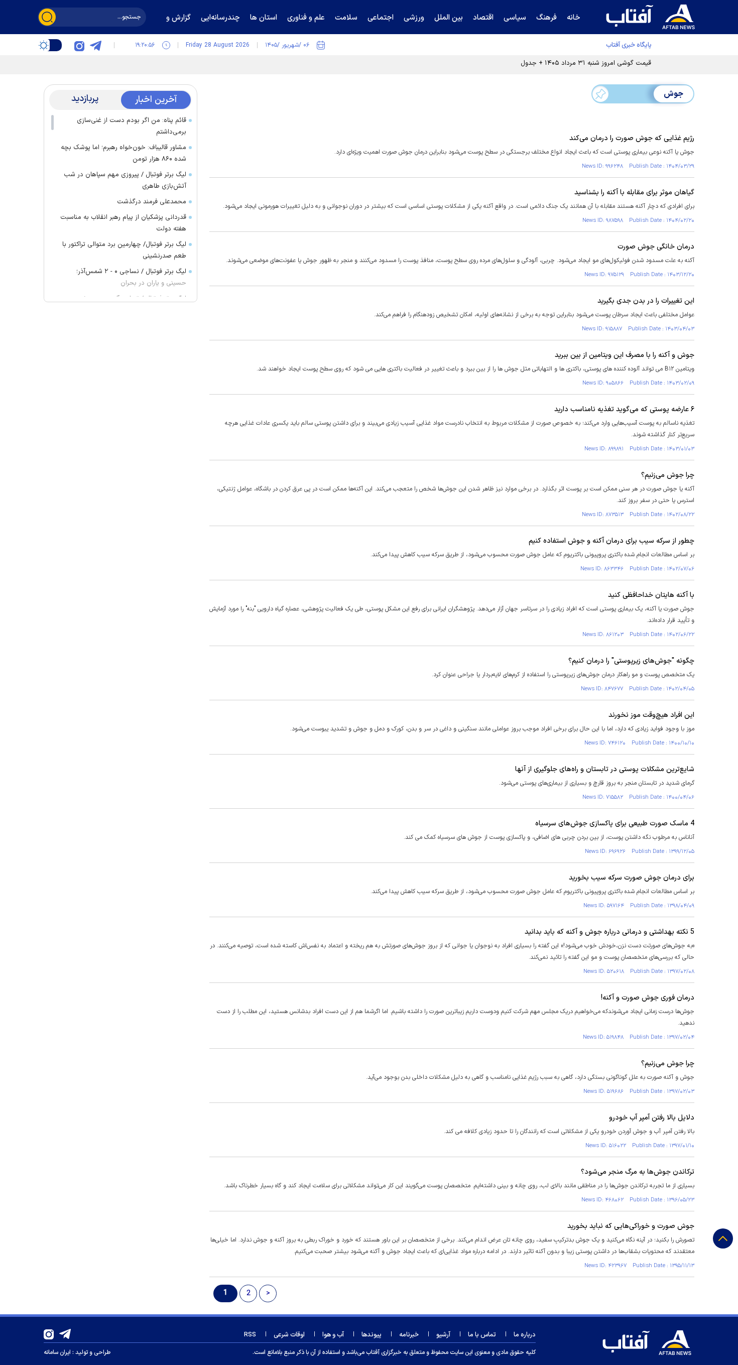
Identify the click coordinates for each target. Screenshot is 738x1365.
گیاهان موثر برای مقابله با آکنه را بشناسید (634, 192)
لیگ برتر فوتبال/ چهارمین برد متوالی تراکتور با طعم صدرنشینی (124, 250)
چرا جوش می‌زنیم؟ (667, 475)
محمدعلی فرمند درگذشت (151, 202)
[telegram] (95, 45)
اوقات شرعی (289, 1335)
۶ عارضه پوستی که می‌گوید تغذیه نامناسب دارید (624, 409)
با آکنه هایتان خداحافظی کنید (651, 595)
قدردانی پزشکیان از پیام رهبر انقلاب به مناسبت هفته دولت (123, 223)
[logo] (652, 15)
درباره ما (525, 1335)
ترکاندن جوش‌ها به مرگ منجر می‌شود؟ (637, 1172)
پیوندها (371, 1335)
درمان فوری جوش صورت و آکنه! (647, 997)
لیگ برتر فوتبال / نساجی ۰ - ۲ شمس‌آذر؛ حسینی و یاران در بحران (131, 277)
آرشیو (443, 1335)
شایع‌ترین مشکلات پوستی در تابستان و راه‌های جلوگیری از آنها (604, 769)
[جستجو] (47, 17)
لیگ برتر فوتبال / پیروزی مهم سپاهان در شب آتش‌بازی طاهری (125, 180)
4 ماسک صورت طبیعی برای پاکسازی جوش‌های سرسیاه (614, 823)
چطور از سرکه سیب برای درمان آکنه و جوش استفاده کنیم (611, 541)
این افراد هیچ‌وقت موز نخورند (651, 715)
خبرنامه (409, 1335)
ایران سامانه (57, 1352)
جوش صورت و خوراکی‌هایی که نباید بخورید (630, 1226)
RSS (250, 1335)
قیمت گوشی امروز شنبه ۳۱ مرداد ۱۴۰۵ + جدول (586, 63)
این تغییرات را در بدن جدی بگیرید (645, 301)
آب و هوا (333, 1335)
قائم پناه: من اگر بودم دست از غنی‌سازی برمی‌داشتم (131, 126)
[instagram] (79, 45)
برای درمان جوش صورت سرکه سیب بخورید (631, 878)
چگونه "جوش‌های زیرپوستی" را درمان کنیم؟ (631, 661)
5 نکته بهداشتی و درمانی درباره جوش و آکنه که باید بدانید (609, 932)
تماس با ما (482, 1335)
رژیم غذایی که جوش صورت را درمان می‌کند (631, 138)
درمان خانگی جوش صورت (656, 246)
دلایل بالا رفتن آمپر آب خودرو (651, 1117)
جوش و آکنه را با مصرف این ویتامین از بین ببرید (624, 355)
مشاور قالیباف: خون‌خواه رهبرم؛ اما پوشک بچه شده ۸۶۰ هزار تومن (123, 153)
